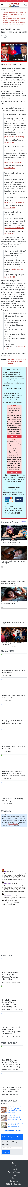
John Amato (5, 1094)
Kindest (9, 503)
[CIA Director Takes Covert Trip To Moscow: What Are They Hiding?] (12, 964)
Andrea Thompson (7, 1009)
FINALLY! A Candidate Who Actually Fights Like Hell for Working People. (15, 1124)
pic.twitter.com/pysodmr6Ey (14, 202)
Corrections (14, 1181)
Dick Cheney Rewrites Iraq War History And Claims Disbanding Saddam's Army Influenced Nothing (13, 773)
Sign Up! (6, 1152)
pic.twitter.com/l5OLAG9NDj (14, 137)
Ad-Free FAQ (21, 479)
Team (14, 1163)
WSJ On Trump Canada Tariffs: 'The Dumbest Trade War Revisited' (11, 1089)
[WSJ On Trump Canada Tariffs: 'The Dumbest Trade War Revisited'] (12, 1079)
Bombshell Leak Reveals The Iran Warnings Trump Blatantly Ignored (9, 1003)
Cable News (11, 359)
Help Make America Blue (12, 1130)
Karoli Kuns (7, 64)
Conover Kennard (6, 1036)
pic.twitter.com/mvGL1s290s (14, 228)
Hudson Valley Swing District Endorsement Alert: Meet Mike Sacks (14, 1117)
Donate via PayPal (19, 499)
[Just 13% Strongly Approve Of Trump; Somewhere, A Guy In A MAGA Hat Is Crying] (12, 1052)
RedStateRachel (6, 982)
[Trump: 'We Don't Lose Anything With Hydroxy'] (14, 789)
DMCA (14, 1178)
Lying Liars (14, 361)
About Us (14, 1166)
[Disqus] (14, 887)
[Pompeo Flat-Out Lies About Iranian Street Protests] (14, 661)
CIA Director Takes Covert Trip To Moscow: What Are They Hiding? (10, 975)
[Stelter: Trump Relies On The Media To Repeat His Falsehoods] (14, 686)
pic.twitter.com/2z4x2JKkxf (13, 162)
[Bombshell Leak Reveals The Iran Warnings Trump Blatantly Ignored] (12, 991)
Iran (8, 361)
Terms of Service (13, 824)
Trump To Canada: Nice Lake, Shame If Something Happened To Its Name (12, 1030)
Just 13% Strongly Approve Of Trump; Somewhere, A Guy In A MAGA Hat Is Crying (11, 1063)
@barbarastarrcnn (17, 269)
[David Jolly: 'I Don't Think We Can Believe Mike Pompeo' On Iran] (14, 711)
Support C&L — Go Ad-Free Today (14, 1)
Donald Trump (21, 359)
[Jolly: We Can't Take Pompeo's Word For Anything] (14, 736)
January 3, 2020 (9, 142)
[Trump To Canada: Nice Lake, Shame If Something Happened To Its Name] (12, 1019)
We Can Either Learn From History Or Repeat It (14, 30)
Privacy (14, 1175)
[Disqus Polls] (14, 847)
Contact (14, 1169)
